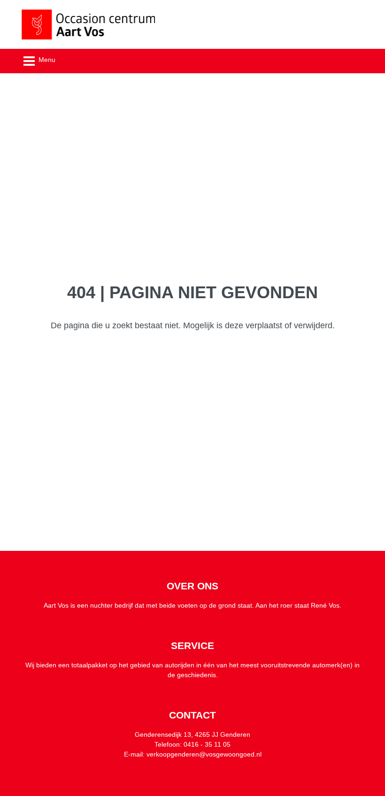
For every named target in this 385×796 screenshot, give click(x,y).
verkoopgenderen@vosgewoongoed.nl (204, 754)
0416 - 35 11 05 (207, 744)
